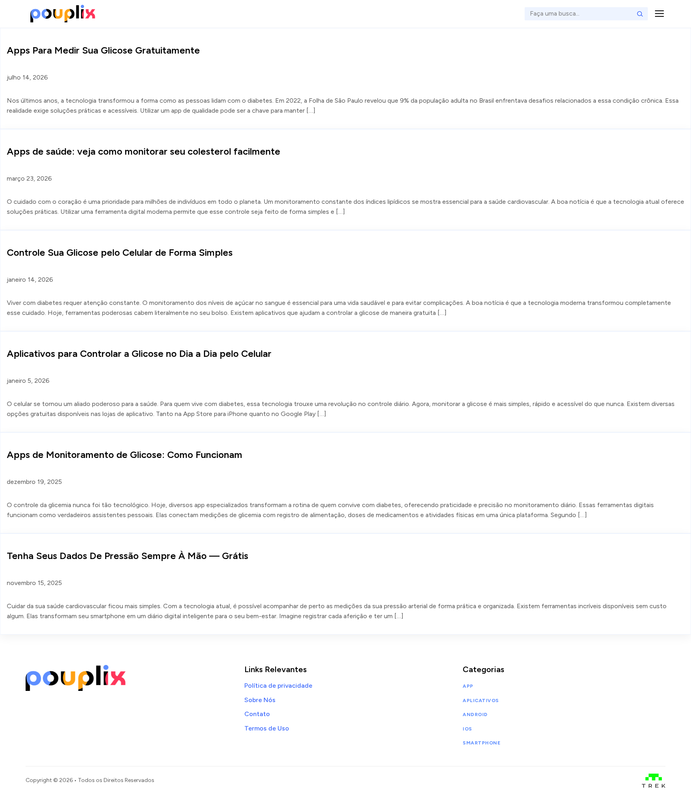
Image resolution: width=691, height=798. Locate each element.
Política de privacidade (278, 685)
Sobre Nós (260, 700)
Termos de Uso (266, 728)
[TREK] (653, 781)
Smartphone (481, 743)
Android (475, 714)
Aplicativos (481, 700)
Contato (257, 714)
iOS (467, 729)
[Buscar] (639, 13)
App (468, 686)
